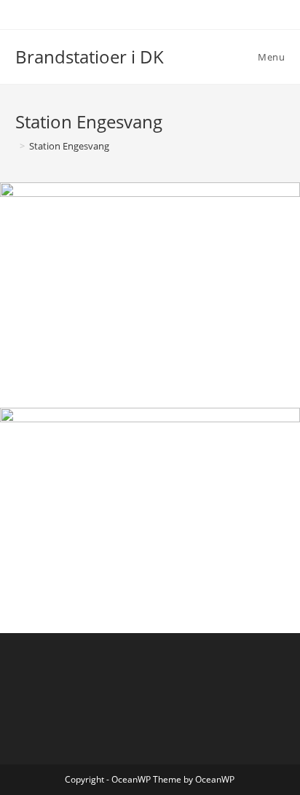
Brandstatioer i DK (89, 56)
